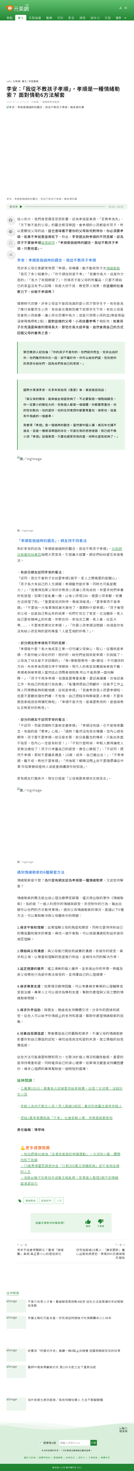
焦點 (10, 18)
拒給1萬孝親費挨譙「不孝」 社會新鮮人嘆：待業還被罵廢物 (67, 1117)
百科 (60, 18)
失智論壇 (35, 18)
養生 (21, 18)
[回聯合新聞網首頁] (10, 8)
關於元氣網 (29, 1457)
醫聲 (119, 18)
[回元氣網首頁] (21, 8)
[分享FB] (11, 220)
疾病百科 (70, 1457)
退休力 (95, 18)
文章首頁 (93, 1457)
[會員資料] (120, 8)
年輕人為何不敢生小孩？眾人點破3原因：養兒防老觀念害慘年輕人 (71, 1106)
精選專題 (58, 1457)
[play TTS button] (21, 206)
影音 (71, 18)
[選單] (126, 8)
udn (9, 81)
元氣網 (16, 81)
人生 (59, 1200)
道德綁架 (48, 242)
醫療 (49, 18)
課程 (82, 18)
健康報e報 (49, 1442)
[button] (125, 17)
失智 (108, 18)
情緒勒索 (113, 268)
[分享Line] (11, 231)
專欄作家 (105, 1457)
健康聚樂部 (44, 1457)
